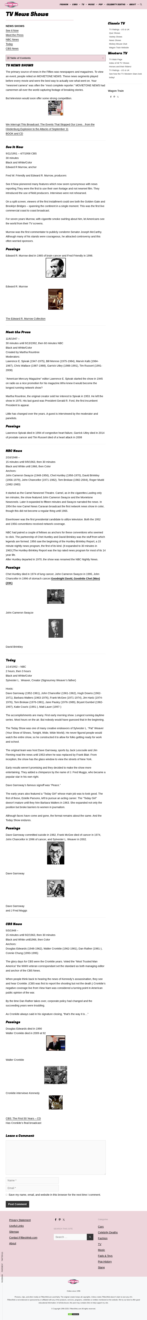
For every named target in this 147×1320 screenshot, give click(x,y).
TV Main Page (115, 59)
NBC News (12, 39)
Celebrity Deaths (116, 4)
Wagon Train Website (119, 47)
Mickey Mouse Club (118, 44)
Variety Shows (115, 36)
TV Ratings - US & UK (119, 29)
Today (9, 44)
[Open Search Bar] (141, 4)
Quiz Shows (114, 33)
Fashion (64, 4)
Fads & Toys (105, 1255)
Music (91, 4)
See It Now (12, 30)
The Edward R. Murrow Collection (25, 318)
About (132, 4)
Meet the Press (15, 35)
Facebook (2, 1278)
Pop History (105, 1261)
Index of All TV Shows (119, 63)
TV (99, 1244)
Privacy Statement (20, 1220)
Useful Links (16, 1225)
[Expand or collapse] (103, 58)
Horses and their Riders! (120, 66)
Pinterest (2, 1267)
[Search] (90, 1237)
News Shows (115, 40)
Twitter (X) (2, 1256)
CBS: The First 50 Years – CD (23, 1118)
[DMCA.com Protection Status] (73, 1314)
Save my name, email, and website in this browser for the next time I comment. (55, 1194)
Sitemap (14, 1231)
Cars (75, 4)
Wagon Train (116, 90)
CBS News (12, 48)
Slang (101, 1267)
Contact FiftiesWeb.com (23, 1237)
